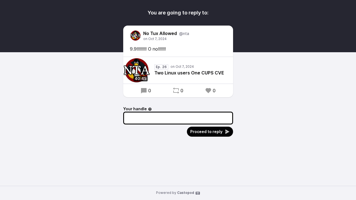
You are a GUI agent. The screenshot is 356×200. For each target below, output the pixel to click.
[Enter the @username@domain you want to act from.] (150, 109)
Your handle (135, 108)
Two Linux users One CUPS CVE (189, 73)
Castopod (185, 193)
